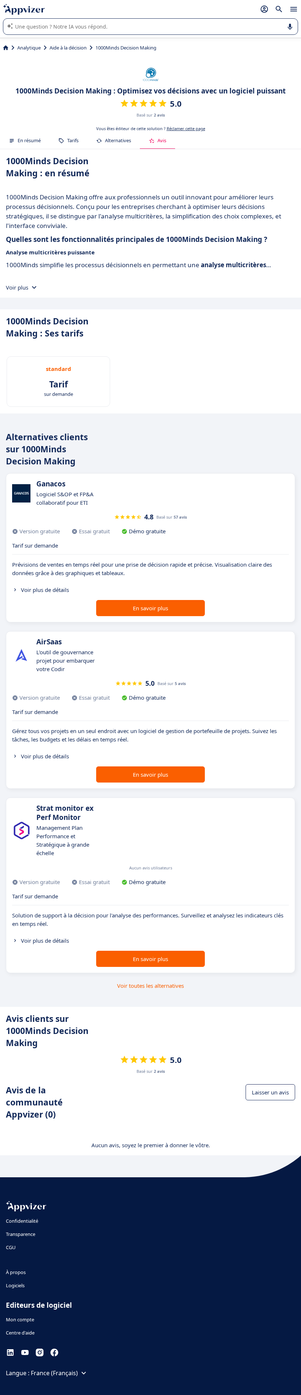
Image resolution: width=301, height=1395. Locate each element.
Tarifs (73, 140)
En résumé (29, 140)
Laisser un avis (270, 1092)
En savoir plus (150, 608)
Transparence (20, 1234)
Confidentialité (22, 1221)
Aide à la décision (68, 47)
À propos (16, 1272)
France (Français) (54, 1373)
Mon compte (20, 1319)
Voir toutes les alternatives (150, 985)
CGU (11, 1247)
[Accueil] (5, 47)
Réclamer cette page (186, 128)
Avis (161, 140)
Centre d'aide (20, 1332)
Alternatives (118, 140)
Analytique (29, 47)
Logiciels (15, 1285)
